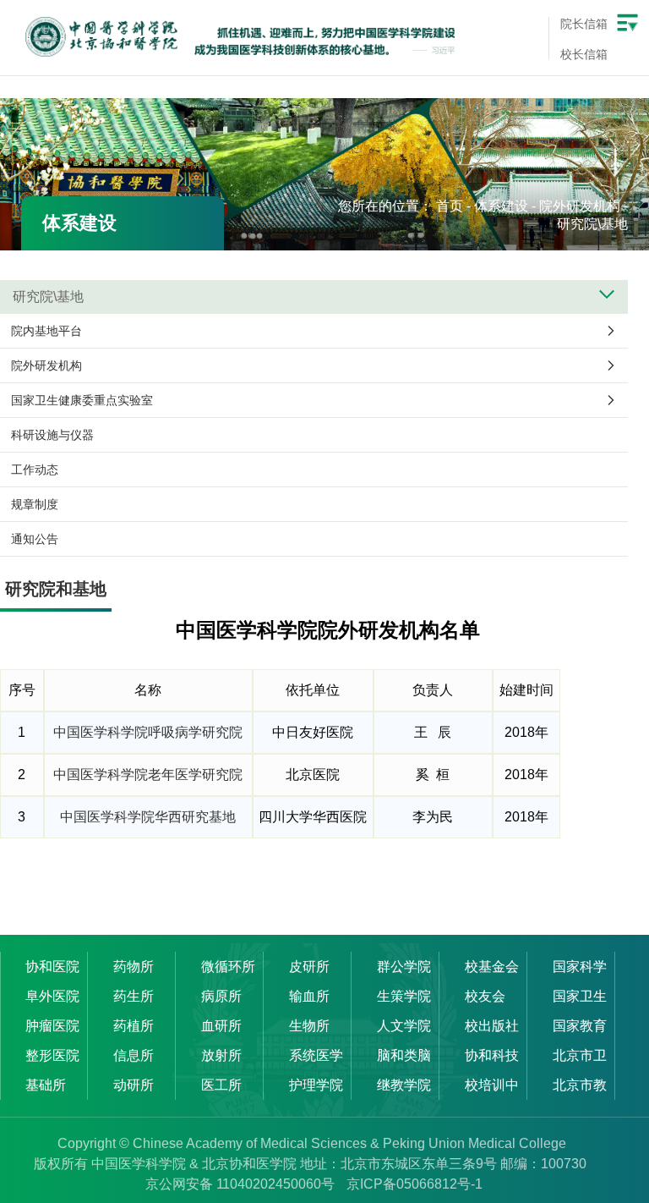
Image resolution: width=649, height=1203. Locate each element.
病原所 (221, 996)
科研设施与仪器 (52, 435)
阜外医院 (52, 996)
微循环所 (228, 966)
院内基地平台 (46, 331)
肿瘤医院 (52, 1026)
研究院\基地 (592, 224)
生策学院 (404, 996)
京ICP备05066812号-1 (414, 1184)
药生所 (133, 996)
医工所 (221, 1085)
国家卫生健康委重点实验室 (82, 400)
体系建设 (501, 206)
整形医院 (52, 1055)
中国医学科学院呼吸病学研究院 (148, 732)
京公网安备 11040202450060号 (240, 1184)
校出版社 (492, 1026)
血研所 (221, 1026)
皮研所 (309, 966)
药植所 (133, 1026)
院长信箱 (584, 23)
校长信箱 (584, 54)
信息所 (133, 1055)
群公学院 (404, 966)
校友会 (485, 996)
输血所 (309, 996)
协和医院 (52, 966)
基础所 (45, 1085)
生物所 (309, 1026)
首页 (449, 206)
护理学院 (316, 1085)
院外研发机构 (579, 206)
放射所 (221, 1055)
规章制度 (34, 504)
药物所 (133, 966)
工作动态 (34, 469)
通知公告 (34, 539)
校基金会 (492, 966)
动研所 (133, 1085)
